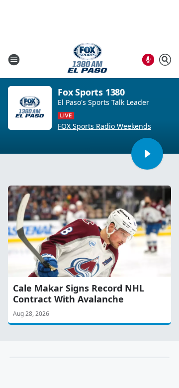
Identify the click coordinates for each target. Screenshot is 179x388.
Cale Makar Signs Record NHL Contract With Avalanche (78, 293)
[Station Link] (87, 59)
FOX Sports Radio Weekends (104, 126)
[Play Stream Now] (147, 154)
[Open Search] (165, 60)
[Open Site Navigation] (14, 60)
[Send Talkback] (148, 60)
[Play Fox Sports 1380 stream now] (30, 108)
